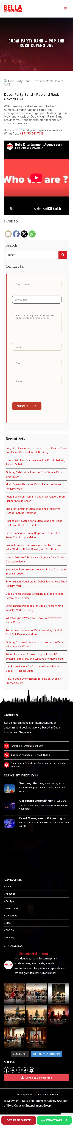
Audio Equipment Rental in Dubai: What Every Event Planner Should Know (35, 498)
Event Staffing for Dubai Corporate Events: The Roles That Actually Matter (33, 535)
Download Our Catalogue (39, 1077)
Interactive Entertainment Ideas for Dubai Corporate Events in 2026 (36, 571)
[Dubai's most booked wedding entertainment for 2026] (14, 1015)
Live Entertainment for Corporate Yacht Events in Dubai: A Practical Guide (34, 668)
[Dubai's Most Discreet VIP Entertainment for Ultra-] (14, 1037)
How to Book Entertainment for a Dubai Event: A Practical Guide (33, 680)
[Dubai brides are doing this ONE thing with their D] (58, 1015)
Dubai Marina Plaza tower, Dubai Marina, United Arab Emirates (38, 765)
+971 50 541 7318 (32, 133)
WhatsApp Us (56, 1120)
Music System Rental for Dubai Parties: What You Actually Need (34, 486)
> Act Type (9, 901)
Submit (22, 406)
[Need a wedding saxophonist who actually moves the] (36, 993)
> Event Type (11, 908)
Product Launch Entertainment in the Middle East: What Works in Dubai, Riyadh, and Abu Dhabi (34, 547)
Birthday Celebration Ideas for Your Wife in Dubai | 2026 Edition (35, 474)
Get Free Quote (19, 1120)
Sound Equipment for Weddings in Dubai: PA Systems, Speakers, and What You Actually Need (34, 656)
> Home (8, 886)
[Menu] (65, 9)
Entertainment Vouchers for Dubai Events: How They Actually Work (36, 583)
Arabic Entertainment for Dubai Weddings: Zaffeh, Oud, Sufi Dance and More (34, 632)
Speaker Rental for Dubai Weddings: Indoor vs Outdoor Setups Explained (33, 511)
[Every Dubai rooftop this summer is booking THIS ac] (36, 1015)
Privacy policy (24, 1094)
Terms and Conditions (46, 1094)
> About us (9, 894)
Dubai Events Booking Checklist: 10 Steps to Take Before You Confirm (35, 595)
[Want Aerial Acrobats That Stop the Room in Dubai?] (36, 1037)
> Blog (7, 923)
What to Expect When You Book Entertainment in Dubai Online (34, 620)
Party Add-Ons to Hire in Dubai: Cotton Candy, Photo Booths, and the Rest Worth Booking (36, 450)
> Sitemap (9, 937)
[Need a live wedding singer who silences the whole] (58, 993)
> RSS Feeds (10, 930)
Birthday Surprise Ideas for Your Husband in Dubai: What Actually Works (35, 644)
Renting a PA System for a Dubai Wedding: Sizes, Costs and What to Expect (34, 523)
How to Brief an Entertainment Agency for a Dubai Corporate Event (35, 559)
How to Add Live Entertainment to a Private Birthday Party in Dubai (36, 462)
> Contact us (10, 915)
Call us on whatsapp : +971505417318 (30, 755)
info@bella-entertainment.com (27, 746)
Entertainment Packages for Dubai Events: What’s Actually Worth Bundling (34, 607)
